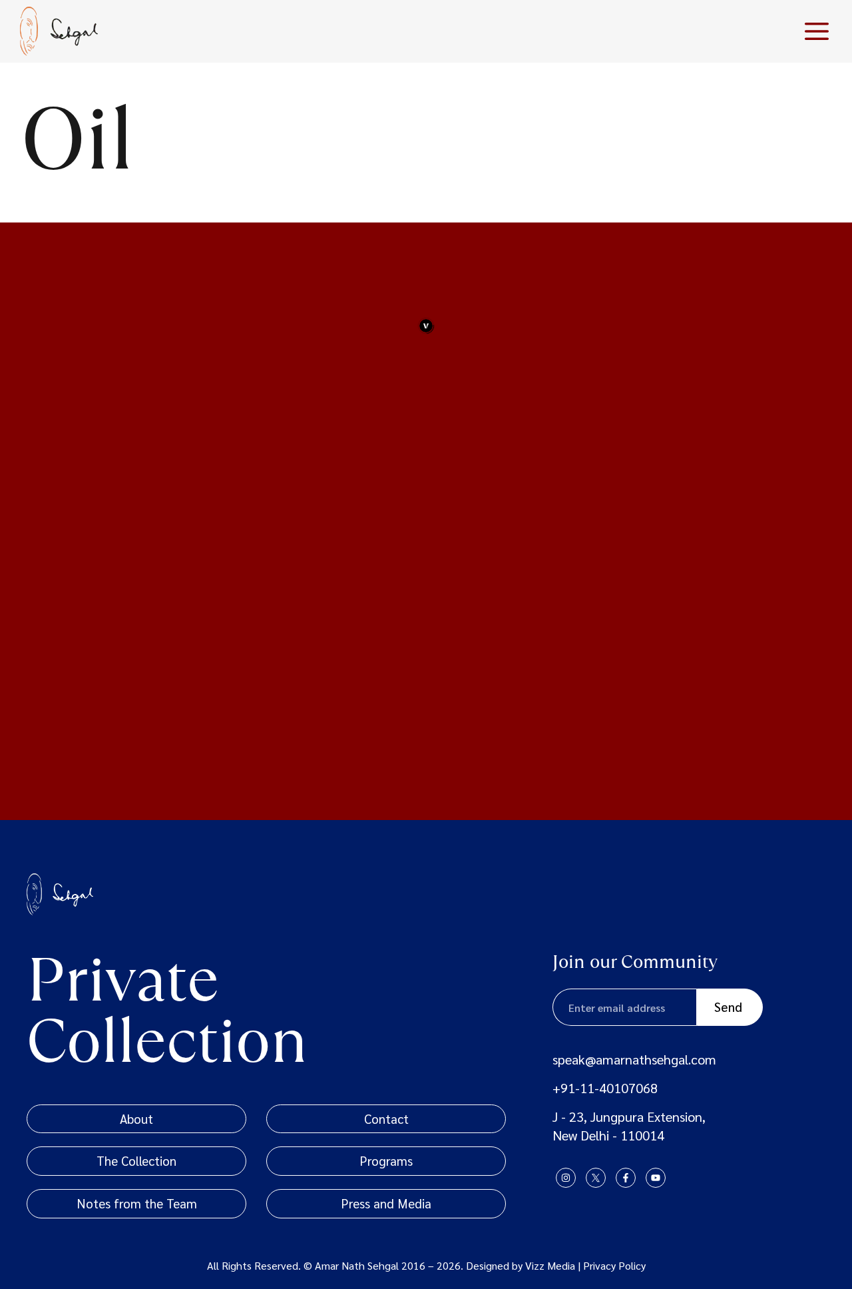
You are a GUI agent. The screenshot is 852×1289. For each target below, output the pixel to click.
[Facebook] (626, 1178)
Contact (386, 1118)
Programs (386, 1160)
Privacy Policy (614, 1265)
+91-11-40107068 (605, 1087)
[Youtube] (656, 1178)
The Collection (136, 1160)
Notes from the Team (137, 1203)
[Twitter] (596, 1178)
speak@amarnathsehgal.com (634, 1059)
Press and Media (386, 1203)
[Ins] (566, 1178)
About (136, 1118)
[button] (816, 31)
